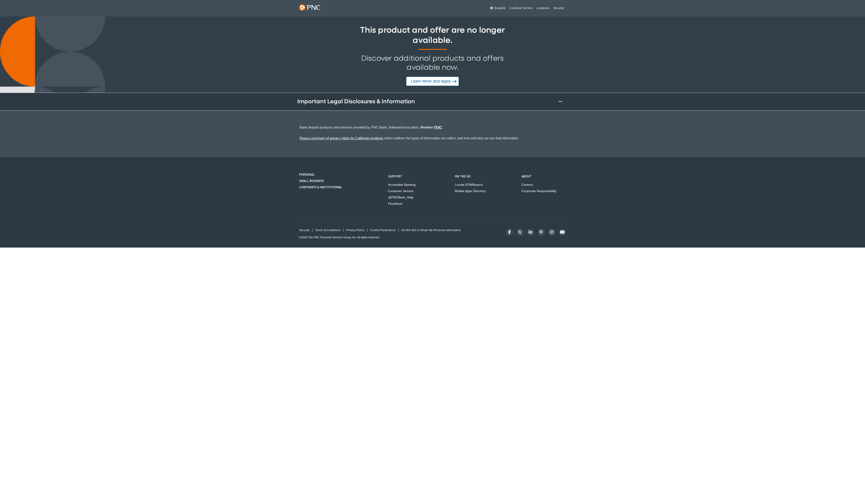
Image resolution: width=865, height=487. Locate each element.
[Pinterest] (541, 232)
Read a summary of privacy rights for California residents (341, 138)
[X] (520, 232)
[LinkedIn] (530, 232)
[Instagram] (551, 232)
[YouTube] (562, 232)
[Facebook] (509, 232)
